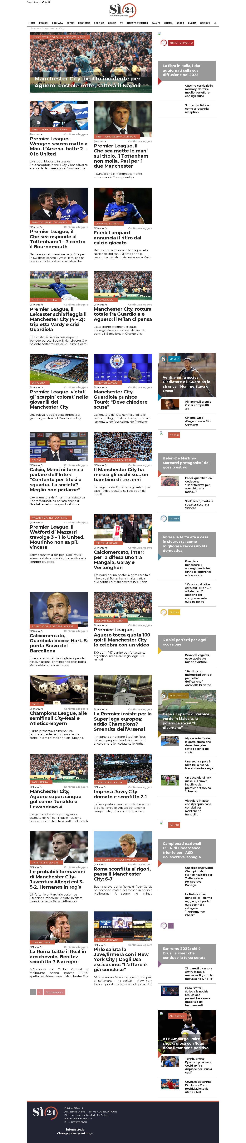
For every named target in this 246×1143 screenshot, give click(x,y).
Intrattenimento (137, 23)
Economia (84, 23)
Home (32, 23)
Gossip (112, 23)
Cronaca (57, 23)
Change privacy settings (75, 1133)
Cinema (168, 23)
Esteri (70, 23)
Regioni (43, 23)
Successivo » (54, 992)
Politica (99, 23)
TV (121, 23)
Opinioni (205, 23)
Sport (180, 23)
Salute (156, 23)
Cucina (192, 23)
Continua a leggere (76, 134)
